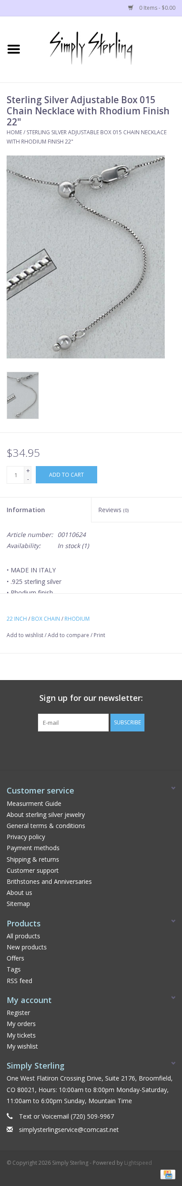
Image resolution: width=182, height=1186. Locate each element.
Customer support (33, 870)
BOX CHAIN (45, 618)
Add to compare (69, 635)
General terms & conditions (46, 825)
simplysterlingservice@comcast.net (69, 1129)
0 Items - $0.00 (156, 8)
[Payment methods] (166, 1174)
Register (18, 1012)
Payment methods (33, 848)
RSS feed (19, 980)
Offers (15, 958)
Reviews (113, 510)
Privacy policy (26, 836)
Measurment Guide (34, 803)
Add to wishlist (25, 635)
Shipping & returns (33, 859)
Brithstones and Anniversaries (49, 881)
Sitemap (18, 903)
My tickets (21, 1035)
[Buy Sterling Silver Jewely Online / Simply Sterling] (105, 48)
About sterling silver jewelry (46, 814)
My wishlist (22, 1046)
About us (19, 892)
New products (27, 947)
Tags (14, 969)
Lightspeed (138, 1163)
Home (14, 132)
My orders (21, 1023)
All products (23, 936)
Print (99, 635)
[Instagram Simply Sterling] (99, 750)
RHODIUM (77, 618)
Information (26, 510)
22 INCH (17, 618)
